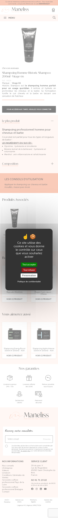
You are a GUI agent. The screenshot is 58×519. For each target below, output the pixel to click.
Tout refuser (29, 270)
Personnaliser (29, 275)
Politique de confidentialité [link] (29, 281)
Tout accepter (29, 264)
